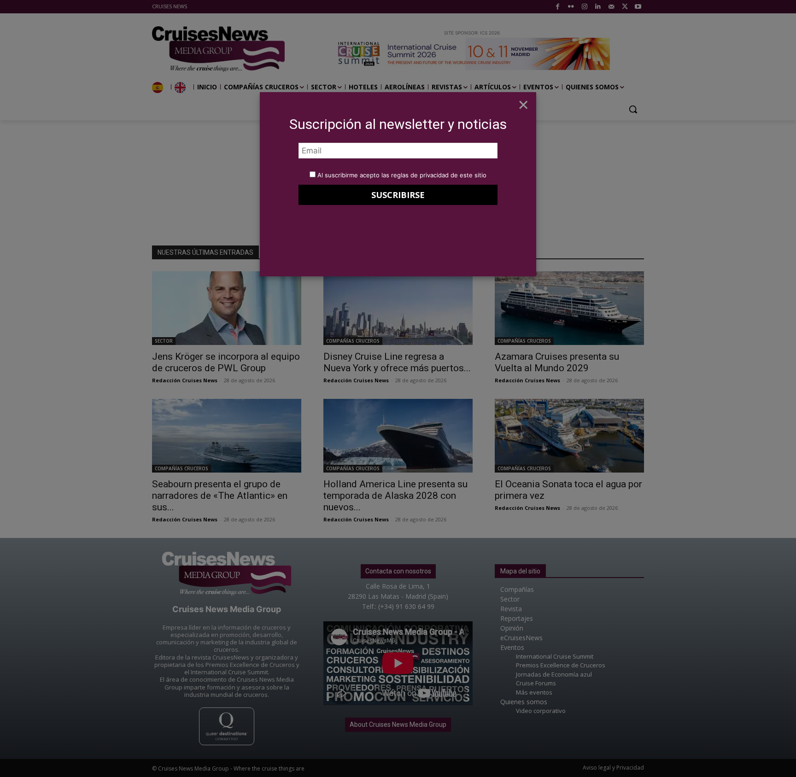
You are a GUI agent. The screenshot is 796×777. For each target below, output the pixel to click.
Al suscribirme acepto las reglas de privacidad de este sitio (401, 175)
